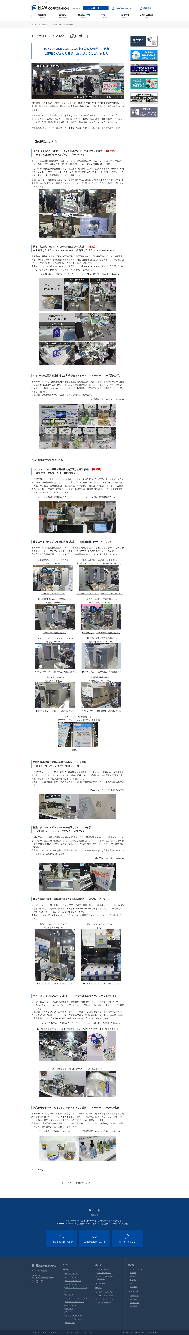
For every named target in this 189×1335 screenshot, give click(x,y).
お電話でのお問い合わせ (61, 1242)
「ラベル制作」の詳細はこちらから (54, 1131)
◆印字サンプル (88, 633)
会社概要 (133, 1276)
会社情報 (125, 16)
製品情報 (41, 16)
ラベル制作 (69, 1309)
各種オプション (70, 1305)
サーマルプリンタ (71, 1274)
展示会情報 (133, 1287)
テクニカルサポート (104, 1303)
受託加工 (64, 122)
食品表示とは (134, 1303)
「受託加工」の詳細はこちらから (108, 399)
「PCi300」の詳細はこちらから (103, 497)
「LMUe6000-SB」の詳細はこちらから (102, 274)
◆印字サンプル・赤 (42, 672)
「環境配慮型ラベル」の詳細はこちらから (100, 1131)
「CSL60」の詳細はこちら (108, 984)
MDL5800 (38, 837)
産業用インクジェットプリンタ (76, 1288)
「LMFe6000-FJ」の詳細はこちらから (103, 1023)
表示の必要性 (134, 1296)
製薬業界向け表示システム (74, 1302)
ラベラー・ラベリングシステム (76, 1298)
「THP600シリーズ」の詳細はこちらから (104, 790)
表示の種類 (133, 1299)
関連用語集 (133, 1306)
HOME (33, 24)
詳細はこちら (77, 750)
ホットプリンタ (70, 1277)
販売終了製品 (70, 1323)
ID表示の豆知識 (146, 16)
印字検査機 (69, 1295)
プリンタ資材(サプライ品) (74, 1316)
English (78, 8)
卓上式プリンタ (70, 1284)
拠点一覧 (133, 1280)
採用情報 (36, 1332)
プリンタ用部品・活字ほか (74, 1319)
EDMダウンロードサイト (106, 1299)
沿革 (131, 1283)
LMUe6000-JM (54, 119)
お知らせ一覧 (42, 24)
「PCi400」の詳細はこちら (111, 594)
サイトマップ (89, 1332)
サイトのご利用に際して (51, 1332)
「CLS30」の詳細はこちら (62, 984)
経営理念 (133, 1273)
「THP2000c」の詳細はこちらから (56, 497)
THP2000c (38, 479)
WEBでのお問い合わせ (94, 1242)
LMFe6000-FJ (58, 1018)
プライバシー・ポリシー (72, 1332)
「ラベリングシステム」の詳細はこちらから (57, 1023)
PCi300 (98, 489)
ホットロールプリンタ (73, 1281)
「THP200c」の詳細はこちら (53, 594)
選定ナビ (62, 16)
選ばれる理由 (83, 16)
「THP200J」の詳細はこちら (62, 711)
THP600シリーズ (41, 772)
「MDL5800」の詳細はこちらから (108, 858)
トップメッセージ (136, 1269)
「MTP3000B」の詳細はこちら (108, 711)
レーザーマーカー (71, 1291)
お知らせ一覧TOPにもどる (77, 1183)
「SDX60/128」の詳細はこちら (108, 672)
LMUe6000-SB (91, 119)
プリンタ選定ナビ (103, 1269)
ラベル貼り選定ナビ (104, 1273)
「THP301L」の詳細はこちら (64, 672)
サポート (104, 16)
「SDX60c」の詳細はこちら (54, 633)
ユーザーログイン (127, 1242)
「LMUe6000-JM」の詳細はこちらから (56, 274)
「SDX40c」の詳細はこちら (87, 594)
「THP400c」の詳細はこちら (108, 633)
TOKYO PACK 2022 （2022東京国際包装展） (99, 103)
